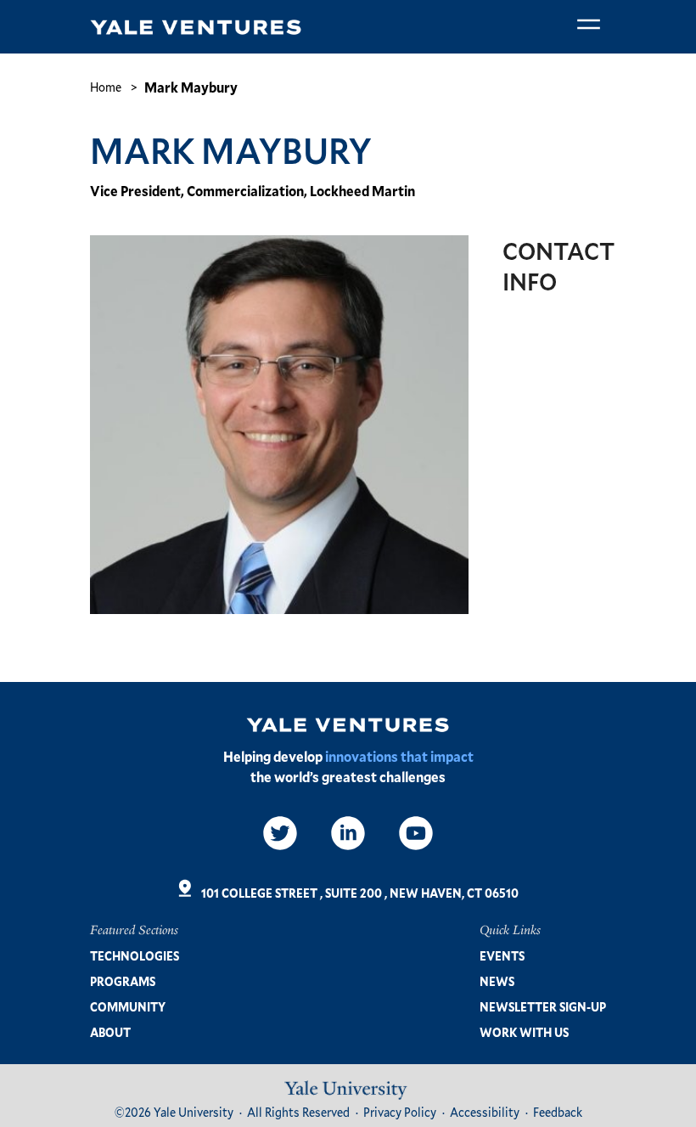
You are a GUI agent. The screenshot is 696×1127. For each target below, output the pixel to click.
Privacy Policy (399, 1112)
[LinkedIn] (348, 833)
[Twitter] (280, 833)
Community (128, 1007)
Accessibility (484, 1112)
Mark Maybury (191, 87)
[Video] (415, 833)
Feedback (557, 1112)
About (110, 1032)
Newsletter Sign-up (543, 1007)
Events (502, 956)
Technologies (134, 956)
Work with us (524, 1032)
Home (105, 87)
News (497, 981)
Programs (122, 981)
